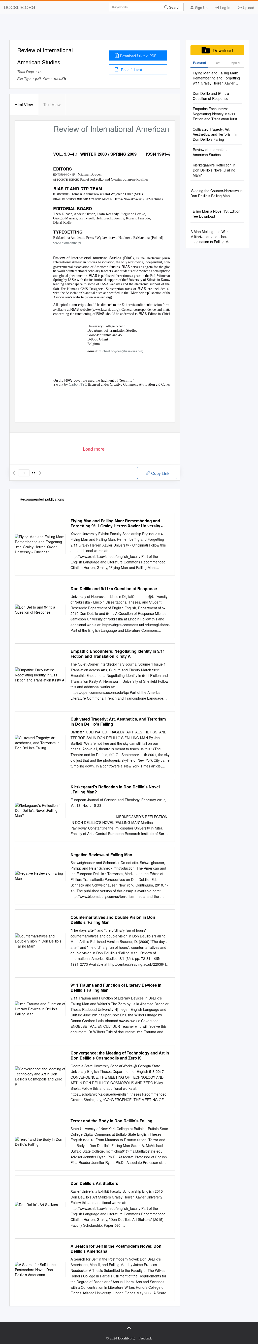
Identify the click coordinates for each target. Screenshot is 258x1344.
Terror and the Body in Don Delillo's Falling (111, 1120)
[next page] (40, 472)
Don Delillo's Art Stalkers (94, 1183)
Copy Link (159, 473)
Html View (24, 104)
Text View (52, 104)
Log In (224, 7)
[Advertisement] (129, 28)
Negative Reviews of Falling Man (101, 854)
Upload (248, 7)
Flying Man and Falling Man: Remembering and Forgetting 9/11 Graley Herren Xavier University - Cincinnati (117, 523)
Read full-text (131, 69)
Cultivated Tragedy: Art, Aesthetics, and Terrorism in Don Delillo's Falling (118, 722)
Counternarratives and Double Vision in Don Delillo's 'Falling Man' (113, 920)
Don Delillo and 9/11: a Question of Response (114, 588)
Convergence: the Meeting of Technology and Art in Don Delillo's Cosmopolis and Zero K (120, 1055)
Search (174, 7)
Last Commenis (217, 64)
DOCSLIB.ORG (19, 7)
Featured (199, 62)
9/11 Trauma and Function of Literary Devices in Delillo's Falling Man (116, 988)
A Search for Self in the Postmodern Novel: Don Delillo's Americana (116, 1249)
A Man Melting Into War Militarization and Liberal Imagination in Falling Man (211, 236)
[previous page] (14, 472)
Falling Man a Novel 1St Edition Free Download (215, 214)
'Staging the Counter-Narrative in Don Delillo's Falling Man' (216, 193)
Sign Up (201, 7)
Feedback (145, 1338)
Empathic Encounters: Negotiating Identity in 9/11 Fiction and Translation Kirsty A (118, 654)
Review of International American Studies (211, 152)
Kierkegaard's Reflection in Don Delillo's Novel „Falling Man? (115, 789)
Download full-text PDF (138, 55)
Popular (235, 63)
